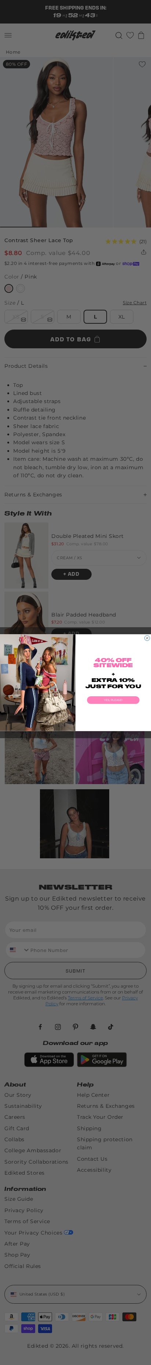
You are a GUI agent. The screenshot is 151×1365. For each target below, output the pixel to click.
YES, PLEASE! (113, 699)
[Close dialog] (147, 637)
